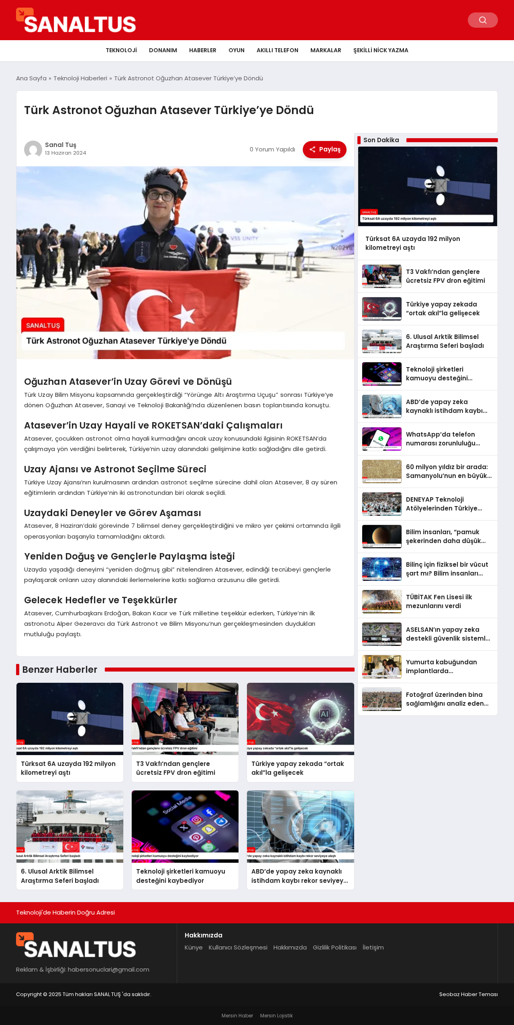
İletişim (373, 947)
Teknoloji (121, 50)
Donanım (163, 50)
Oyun (236, 50)
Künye (194, 947)
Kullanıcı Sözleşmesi (238, 947)
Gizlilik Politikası (335, 947)
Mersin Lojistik (276, 1015)
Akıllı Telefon (277, 50)
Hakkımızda (290, 947)
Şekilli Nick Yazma (380, 50)
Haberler (202, 50)
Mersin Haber (237, 1015)
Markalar (325, 50)
